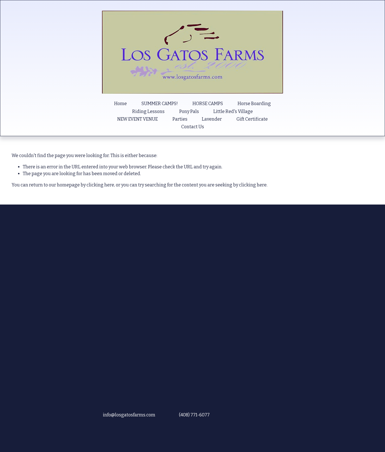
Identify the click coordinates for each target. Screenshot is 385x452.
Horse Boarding (254, 103)
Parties (179, 119)
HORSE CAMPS (208, 103)
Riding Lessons (148, 111)
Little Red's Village (233, 111)
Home (120, 103)
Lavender (212, 119)
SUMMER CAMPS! (159, 103)
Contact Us (192, 126)
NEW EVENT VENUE (137, 119)
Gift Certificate (252, 119)
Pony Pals (189, 111)
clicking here (100, 185)
